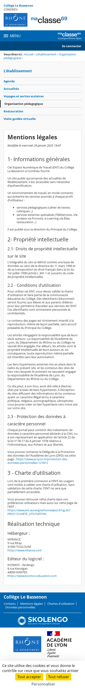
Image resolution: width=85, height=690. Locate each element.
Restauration (13, 111)
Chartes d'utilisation (60, 603)
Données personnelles (20, 607)
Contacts (10, 603)
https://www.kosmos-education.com (32, 576)
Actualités (11, 89)
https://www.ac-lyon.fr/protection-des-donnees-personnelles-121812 (37, 461)
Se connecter (71, 46)
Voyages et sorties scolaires (24, 96)
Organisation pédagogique (23, 104)
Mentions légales (31, 603)
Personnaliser (43, 684)
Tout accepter (29, 676)
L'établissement (46, 54)
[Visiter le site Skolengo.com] (43, 624)
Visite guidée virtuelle (20, 119)
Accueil (28, 54)
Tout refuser (58, 676)
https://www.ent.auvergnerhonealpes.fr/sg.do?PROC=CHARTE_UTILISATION (38, 512)
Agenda (9, 81)
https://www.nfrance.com (24, 550)
